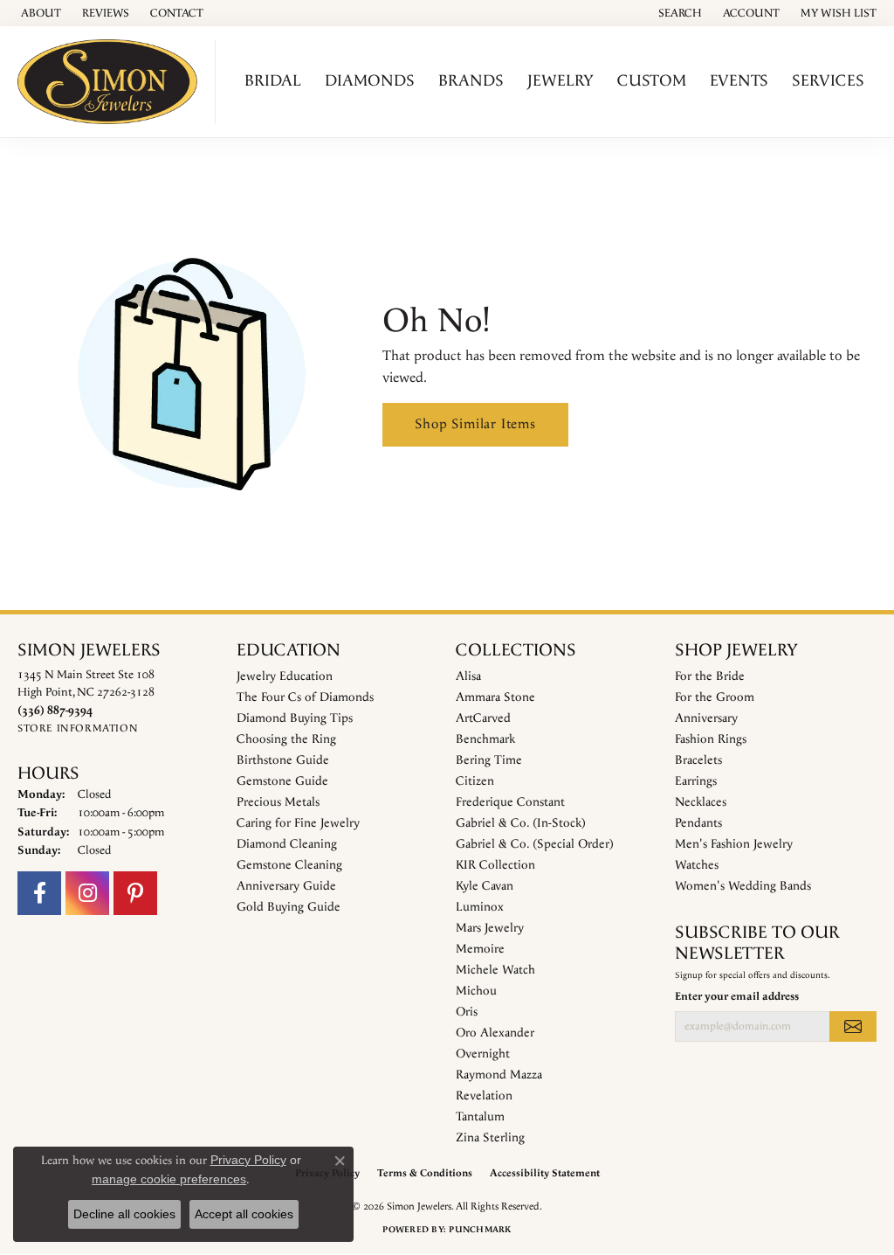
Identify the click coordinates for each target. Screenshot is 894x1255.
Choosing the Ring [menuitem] (286, 739)
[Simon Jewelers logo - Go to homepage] (112, 81)
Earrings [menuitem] (696, 781)
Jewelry (560, 81)
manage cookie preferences (169, 1179)
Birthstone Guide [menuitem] (283, 760)
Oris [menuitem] (467, 1012)
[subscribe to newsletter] (853, 1026)
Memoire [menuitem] (480, 949)
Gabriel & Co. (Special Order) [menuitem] (535, 844)
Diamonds (370, 81)
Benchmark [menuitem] (485, 739)
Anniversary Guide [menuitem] (286, 886)
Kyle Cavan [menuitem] (484, 886)
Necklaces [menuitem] (700, 802)
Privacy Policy (248, 1160)
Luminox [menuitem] (480, 907)
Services (828, 81)
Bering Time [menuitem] (489, 760)
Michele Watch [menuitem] (495, 970)
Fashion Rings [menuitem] (710, 739)
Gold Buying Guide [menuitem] (288, 907)
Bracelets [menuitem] (698, 760)
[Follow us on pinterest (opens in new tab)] (135, 893)
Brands (471, 81)
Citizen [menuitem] (475, 781)
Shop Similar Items (475, 424)
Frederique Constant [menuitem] (510, 802)
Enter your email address (737, 996)
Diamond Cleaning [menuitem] (287, 844)
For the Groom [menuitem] (714, 697)
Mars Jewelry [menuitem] (490, 928)
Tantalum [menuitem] (480, 1117)
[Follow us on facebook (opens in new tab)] (39, 893)
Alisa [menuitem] (468, 676)
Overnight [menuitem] (483, 1054)
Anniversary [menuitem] (706, 718)
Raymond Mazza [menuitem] (499, 1075)
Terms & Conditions (424, 1173)
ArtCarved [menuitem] (483, 718)
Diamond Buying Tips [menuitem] (295, 718)
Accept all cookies (244, 1214)
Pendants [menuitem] (698, 823)
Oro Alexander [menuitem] (495, 1033)
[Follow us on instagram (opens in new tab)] (87, 893)
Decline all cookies (124, 1214)
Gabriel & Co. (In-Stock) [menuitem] (521, 823)
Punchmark (480, 1229)
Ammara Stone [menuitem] (495, 697)
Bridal (272, 81)
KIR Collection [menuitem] (495, 865)
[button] (678, 13)
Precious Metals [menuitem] (278, 802)
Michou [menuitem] (476, 991)
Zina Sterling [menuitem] (490, 1138)
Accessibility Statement (545, 1173)
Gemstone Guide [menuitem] (282, 781)
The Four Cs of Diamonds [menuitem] (305, 697)
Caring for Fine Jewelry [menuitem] (298, 823)
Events (739, 81)
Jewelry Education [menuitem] (285, 676)
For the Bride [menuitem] (710, 676)
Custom (651, 81)
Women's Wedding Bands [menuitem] (743, 886)
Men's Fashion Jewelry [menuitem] (734, 844)
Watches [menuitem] (697, 865)
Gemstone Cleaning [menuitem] (289, 865)
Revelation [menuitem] (484, 1096)
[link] (39, 13)
